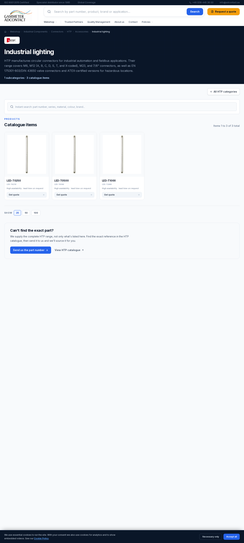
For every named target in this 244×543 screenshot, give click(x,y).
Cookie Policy (41, 538)
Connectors (57, 31)
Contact (133, 21)
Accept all (231, 536)
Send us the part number (28, 250)
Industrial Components (36, 31)
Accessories (81, 31)
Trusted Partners (73, 21)
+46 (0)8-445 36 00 (202, 2)
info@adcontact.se (230, 2)
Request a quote (225, 11)
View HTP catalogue (67, 250)
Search (195, 11)
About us (119, 21)
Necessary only (210, 536)
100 (36, 212)
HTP (69, 31)
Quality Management (98, 21)
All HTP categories (225, 91)
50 (26, 212)
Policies (146, 21)
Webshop (49, 21)
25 (17, 212)
